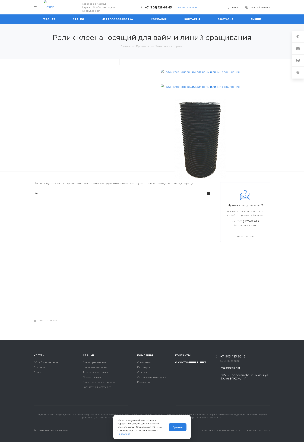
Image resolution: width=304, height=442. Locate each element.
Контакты (183, 355)
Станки (88, 355)
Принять (178, 427)
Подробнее (124, 433)
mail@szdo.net (230, 367)
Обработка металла (46, 362)
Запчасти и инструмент (97, 386)
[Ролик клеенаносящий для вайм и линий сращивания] (200, 72)
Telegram (138, 405)
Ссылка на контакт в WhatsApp (165, 405)
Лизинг (38, 372)
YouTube (147, 405)
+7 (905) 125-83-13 (158, 7)
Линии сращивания (94, 362)
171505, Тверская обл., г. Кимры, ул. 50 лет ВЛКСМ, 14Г (244, 376)
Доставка (39, 367)
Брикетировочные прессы (99, 382)
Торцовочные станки (95, 372)
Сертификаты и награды (151, 377)
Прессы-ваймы (92, 377)
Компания (145, 355)
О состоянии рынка (191, 362)
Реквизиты (143, 382)
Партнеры (143, 367)
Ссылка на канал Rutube (156, 405)
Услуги (39, 355)
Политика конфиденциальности (220, 430)
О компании (144, 362)
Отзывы (142, 372)
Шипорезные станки (95, 367)
